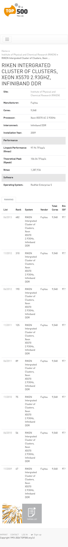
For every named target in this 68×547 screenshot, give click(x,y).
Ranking (8, 200)
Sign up (37, 535)
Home (5, 51)
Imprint (4, 535)
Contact (14, 535)
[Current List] (32, 513)
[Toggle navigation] (7, 39)
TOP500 (12, 513)
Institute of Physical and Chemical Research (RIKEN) (29, 55)
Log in (25, 535)
